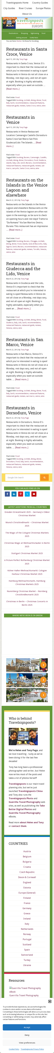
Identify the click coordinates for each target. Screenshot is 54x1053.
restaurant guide (12, 106)
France (27, 903)
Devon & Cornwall (27, 877)
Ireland (27, 918)
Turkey (27, 960)
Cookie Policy (14, 1049)
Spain (27, 949)
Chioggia (33, 241)
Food (18, 97)
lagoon (9, 247)
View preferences (27, 1043)
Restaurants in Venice (20, 119)
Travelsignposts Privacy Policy (32, 1049)
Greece (27, 913)
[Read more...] (12, 89)
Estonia (27, 887)
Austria (27, 851)
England (27, 882)
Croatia (27, 867)
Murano (29, 163)
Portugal (27, 939)
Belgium (27, 856)
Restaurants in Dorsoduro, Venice (23, 410)
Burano (26, 157)
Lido (18, 163)
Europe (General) (27, 892)
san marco (30, 396)
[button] (49, 1001)
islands (9, 163)
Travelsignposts (27, 23)
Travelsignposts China (30, 791)
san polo (15, 168)
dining (33, 100)
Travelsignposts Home (17, 2)
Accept (27, 1027)
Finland (27, 898)
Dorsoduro (29, 160)
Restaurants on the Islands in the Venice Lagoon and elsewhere (26, 187)
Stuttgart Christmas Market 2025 (27, 553)
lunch (12, 103)
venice (38, 106)
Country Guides (40, 2)
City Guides (9, 8)
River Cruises (25, 8)
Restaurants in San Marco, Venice (24, 342)
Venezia (43, 249)
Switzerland (27, 955)
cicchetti (27, 100)
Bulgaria (27, 861)
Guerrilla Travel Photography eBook (24, 997)
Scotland (27, 944)
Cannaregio (34, 157)
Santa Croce (31, 106)
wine (43, 106)
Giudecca (42, 160)
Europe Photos (43, 8)
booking (20, 100)
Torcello (36, 249)
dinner (38, 100)
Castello (43, 157)
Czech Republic (27, 872)
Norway (27, 934)
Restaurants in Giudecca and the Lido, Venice (23, 268)
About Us (27, 14)
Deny (27, 1035)
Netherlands (27, 929)
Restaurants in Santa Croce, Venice (26, 51)
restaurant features (36, 103)
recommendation (22, 103)
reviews (22, 106)
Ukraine (27, 965)
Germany (27, 908)
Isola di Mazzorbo (36, 244)
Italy (8, 103)
